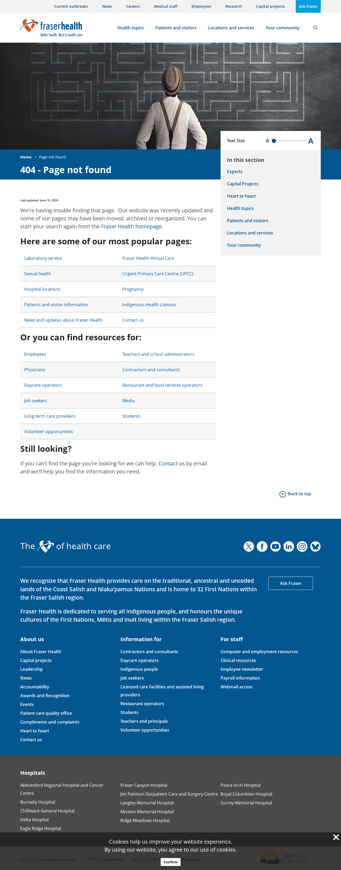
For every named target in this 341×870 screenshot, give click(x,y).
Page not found (52, 156)
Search (315, 28)
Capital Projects (242, 184)
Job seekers (35, 401)
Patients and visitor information (56, 305)
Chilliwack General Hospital (47, 811)
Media (128, 401)
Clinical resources (238, 660)
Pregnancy (133, 289)
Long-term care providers (50, 416)
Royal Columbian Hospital (246, 794)
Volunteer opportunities (48, 431)
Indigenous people (139, 669)
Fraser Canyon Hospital (143, 785)
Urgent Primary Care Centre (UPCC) (157, 274)
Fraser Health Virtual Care (148, 258)
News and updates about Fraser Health (63, 320)
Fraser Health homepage (131, 226)
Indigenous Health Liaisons (149, 305)
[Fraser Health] (51, 27)
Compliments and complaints (49, 722)
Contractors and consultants (151, 370)
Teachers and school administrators (158, 354)
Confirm (171, 862)
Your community (282, 28)
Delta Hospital (34, 820)
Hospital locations (42, 289)
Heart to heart (241, 196)
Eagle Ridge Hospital (40, 828)
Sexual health (37, 274)
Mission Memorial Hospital (147, 812)
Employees (201, 6)
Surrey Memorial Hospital (246, 803)
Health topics (130, 28)
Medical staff (165, 6)
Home (25, 156)
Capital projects (270, 6)
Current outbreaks (71, 6)
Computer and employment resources (259, 652)
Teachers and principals (144, 721)
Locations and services (231, 28)
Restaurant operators (142, 704)
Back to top (299, 494)
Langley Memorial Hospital (147, 803)
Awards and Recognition (45, 696)
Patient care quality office (46, 713)
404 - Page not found (66, 169)
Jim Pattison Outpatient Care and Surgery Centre (169, 794)
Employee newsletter (242, 669)
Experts (234, 171)
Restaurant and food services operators (162, 385)
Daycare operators (43, 385)
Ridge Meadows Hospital (145, 820)
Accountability (34, 687)
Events (27, 704)
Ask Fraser (308, 6)
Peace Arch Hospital (241, 785)
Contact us (133, 320)
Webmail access (237, 687)
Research (233, 6)
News (107, 6)
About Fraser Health (40, 652)
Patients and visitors (176, 28)
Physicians (34, 370)
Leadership (31, 669)
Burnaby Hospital (37, 802)
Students (131, 416)
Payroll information (240, 678)
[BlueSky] (315, 546)
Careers (133, 6)
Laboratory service (43, 258)
